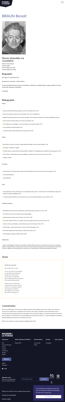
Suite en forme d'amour (8, 63)
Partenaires (4, 365)
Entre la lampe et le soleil (8, 67)
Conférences (5, 350)
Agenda (3, 363)
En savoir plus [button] (47, 392)
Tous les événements (6, 344)
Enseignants (48, 343)
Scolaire (48, 339)
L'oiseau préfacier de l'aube (9, 69)
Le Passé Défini (6, 65)
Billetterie (6, 359)
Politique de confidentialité (9, 395)
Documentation (38, 339)
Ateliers (4, 346)
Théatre (4, 354)
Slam (3, 343)
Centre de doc (37, 343)
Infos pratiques (59, 339)
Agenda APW (18, 343)
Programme (5, 339)
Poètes (35, 344)
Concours (4, 348)
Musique (4, 352)
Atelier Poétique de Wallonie (23, 339)
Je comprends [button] (48, 396)
